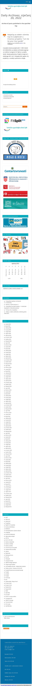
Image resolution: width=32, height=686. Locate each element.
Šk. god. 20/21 (8, 583)
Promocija (7, 577)
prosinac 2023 (8, 382)
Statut (6, 591)
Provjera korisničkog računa (9, 84)
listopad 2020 (8, 454)
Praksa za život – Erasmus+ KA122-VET (13, 568)
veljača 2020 (8, 469)
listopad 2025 (8, 341)
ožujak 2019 (8, 489)
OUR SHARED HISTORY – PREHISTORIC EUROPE (15, 566)
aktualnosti (7, 521)
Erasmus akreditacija (10, 527)
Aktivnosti (7, 519)
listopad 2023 (8, 386)
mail (22, 288)
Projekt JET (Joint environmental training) (14, 570)
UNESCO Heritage (9, 600)
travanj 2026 (8, 329)
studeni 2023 (8, 384)
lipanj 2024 (7, 371)
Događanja (7, 523)
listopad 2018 (8, 497)
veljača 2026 (8, 333)
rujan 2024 (7, 365)
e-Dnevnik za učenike (8, 95)
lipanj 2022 (7, 416)
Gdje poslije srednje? (10, 536)
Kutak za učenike (9, 545)
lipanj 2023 (7, 393)
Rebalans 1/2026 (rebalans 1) (12, 304)
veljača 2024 (8, 378)
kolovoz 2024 (8, 367)
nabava (7, 551)
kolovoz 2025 (8, 345)
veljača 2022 (8, 424)
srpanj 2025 (8, 346)
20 (15, 272)
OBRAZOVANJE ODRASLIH (11, 562)
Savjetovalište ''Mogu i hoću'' (11, 581)
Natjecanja (7, 553)
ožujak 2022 (8, 422)
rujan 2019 (7, 478)
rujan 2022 (7, 410)
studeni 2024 (8, 361)
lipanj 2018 (7, 501)
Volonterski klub (9, 602)
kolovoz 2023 (8, 390)
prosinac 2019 (8, 472)
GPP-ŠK (7, 538)
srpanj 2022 (8, 414)
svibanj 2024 (8, 373)
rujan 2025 (7, 343)
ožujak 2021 (8, 444)
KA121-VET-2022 (9, 540)
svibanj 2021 (8, 441)
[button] (28, 2)
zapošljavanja (8, 606)
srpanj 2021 (8, 437)
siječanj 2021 (8, 448)
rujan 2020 (7, 456)
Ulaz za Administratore (9, 616)
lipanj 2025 (7, 348)
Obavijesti (7, 559)
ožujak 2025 (8, 354)
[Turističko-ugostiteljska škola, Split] (16, 9)
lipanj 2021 (7, 439)
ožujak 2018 (8, 505)
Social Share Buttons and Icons (9, 685)
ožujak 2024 (8, 376)
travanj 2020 (8, 465)
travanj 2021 (8, 442)
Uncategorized (8, 598)
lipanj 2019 (7, 484)
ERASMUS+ (7, 528)
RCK (6, 579)
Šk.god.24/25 (8, 589)
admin (21, 43)
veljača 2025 (8, 356)
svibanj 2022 (8, 418)
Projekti (7, 572)
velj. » (21, 278)
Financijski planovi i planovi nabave (13, 530)
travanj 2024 (8, 375)
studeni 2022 (8, 407)
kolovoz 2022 (8, 412)
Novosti (7, 557)
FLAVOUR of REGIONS (10, 534)
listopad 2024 (8, 363)
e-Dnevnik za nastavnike (8, 96)
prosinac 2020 (8, 450)
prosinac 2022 (8, 405)
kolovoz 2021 (8, 435)
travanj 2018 (8, 503)
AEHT (6, 517)
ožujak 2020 (8, 467)
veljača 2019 (8, 491)
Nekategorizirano (9, 555)
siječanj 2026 (8, 335)
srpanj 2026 (8, 324)
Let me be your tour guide (11, 547)
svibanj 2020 (8, 463)
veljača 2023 (8, 401)
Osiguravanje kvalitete (10, 564)
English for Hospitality (10, 525)
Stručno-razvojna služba (10, 596)
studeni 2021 (8, 429)
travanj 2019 (8, 488)
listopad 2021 (8, 431)
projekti (7, 574)
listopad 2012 (8, 506)
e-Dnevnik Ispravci (7, 98)
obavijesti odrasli (9, 560)
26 (12, 274)
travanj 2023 (8, 397)
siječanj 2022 (8, 425)
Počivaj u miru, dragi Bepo (11, 310)
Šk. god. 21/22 (8, 585)
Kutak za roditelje (9, 543)
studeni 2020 (8, 452)
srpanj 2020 (8, 459)
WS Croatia (7, 604)
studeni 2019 (8, 474)
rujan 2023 (7, 388)
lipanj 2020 (7, 461)
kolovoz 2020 (8, 457)
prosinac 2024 (8, 360)
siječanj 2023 (8, 403)
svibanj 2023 (8, 395)
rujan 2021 (7, 433)
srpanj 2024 (8, 369)
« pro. (9, 278)
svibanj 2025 (8, 350)
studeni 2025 (8, 339)
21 (18, 272)
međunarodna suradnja (10, 549)
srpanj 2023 (8, 392)
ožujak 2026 (8, 331)
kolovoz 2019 (8, 480)
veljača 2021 (8, 446)
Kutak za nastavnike (9, 542)
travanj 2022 (8, 420)
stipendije (7, 592)
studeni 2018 (8, 495)
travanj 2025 (8, 352)
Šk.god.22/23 (8, 587)
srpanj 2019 (8, 482)
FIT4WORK (7, 532)
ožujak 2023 (8, 399)
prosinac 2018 (8, 493)
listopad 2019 (8, 476)
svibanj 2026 (8, 328)
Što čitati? (7, 594)
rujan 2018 (7, 499)
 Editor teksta (6, 618)
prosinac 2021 (8, 427)
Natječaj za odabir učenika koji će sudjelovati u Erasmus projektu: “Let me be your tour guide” (18, 38)
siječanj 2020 (8, 471)
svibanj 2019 (8, 486)
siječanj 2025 (8, 358)
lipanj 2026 (7, 326)
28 (18, 274)
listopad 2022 (8, 409)
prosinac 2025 (8, 337)
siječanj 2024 (8, 380)
